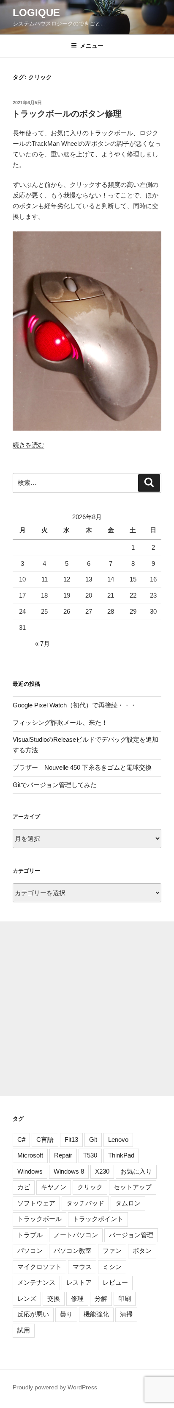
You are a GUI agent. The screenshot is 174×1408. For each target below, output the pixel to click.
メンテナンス (36, 1282)
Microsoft (30, 1155)
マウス (82, 1266)
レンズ (26, 1298)
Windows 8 (69, 1171)
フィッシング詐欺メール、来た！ (60, 722)
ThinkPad (121, 1155)
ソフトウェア (36, 1203)
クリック (90, 1187)
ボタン (142, 1250)
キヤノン (53, 1187)
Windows (30, 1171)
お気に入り (136, 1171)
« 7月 (42, 643)
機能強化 (96, 1314)
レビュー (115, 1282)
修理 (77, 1298)
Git (93, 1139)
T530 (90, 1155)
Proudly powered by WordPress (55, 1387)
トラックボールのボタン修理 (67, 113)
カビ (23, 1187)
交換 (53, 1298)
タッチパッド (85, 1203)
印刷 (124, 1298)
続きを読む (28, 444)
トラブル (30, 1234)
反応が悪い (33, 1314)
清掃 (126, 1314)
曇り (66, 1314)
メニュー (91, 45)
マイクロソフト (39, 1266)
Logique (36, 12)
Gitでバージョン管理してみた (55, 784)
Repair (63, 1155)
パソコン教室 (73, 1250)
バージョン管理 (131, 1234)
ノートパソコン (76, 1234)
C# (21, 1139)
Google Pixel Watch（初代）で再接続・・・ (74, 705)
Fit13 (71, 1139)
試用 (23, 1330)
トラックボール (39, 1218)
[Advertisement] (87, 1008)
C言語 (45, 1139)
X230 (102, 1171)
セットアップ (133, 1187)
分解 (101, 1298)
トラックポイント (98, 1218)
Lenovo (118, 1139)
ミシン (112, 1266)
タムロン (128, 1203)
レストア (79, 1282)
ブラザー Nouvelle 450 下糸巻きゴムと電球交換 (82, 767)
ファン (112, 1250)
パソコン (30, 1250)
